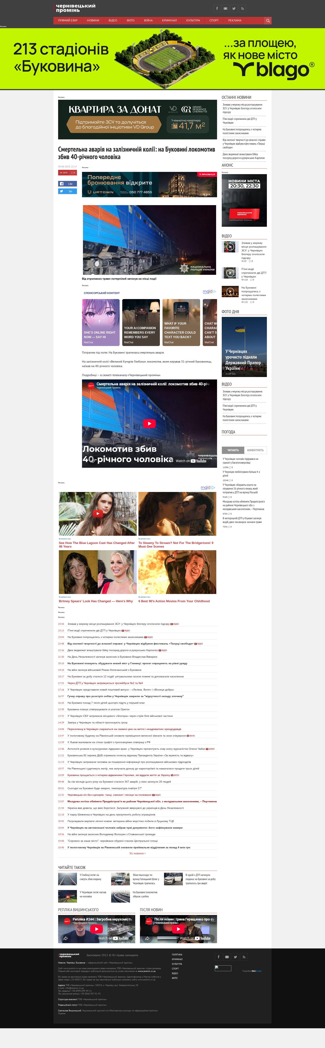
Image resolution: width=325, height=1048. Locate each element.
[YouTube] (225, 8)
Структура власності (67, 999)
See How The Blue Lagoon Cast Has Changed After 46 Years (97, 544)
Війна (148, 21)
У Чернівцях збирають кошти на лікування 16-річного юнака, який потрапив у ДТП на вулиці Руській (240, 488)
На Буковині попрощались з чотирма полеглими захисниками (242, 131)
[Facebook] (217, 8)
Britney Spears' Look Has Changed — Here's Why (96, 601)
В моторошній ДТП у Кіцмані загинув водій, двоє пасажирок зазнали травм (242, 520)
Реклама (234, 21)
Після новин (151, 909)
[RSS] (242, 8)
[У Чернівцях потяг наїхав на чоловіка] (67, 896)
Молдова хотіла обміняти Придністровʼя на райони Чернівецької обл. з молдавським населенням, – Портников (244, 505)
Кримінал (169, 21)
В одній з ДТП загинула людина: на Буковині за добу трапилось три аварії (201, 879)
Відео (113, 21)
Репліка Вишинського (78, 909)
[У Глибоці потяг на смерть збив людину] (67, 879)
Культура (193, 21)
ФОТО (175, 978)
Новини (93, 21)
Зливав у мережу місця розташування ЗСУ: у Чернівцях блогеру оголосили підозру (242, 108)
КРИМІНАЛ (177, 959)
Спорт (214, 21)
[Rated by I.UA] (223, 970)
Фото (130, 21)
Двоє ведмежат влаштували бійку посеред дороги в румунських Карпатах (244, 156)
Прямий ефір (67, 21)
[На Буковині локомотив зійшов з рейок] (120, 896)
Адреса (61, 985)
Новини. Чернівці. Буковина (71, 963)
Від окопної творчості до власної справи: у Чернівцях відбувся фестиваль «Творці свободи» (244, 143)
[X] (234, 8)
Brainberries (65, 539)
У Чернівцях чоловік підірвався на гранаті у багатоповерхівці (240, 460)
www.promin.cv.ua (147, 971)
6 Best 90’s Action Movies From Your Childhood (174, 601)
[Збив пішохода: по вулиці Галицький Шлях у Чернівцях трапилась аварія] (120, 879)
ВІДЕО (175, 973)
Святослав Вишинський (69, 1010)
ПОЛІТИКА (177, 955)
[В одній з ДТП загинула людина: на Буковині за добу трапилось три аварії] (173, 879)
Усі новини (136, 853)
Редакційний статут (67, 1005)
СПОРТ (175, 969)
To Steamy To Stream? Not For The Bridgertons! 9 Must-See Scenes (175, 544)
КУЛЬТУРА (177, 964)
